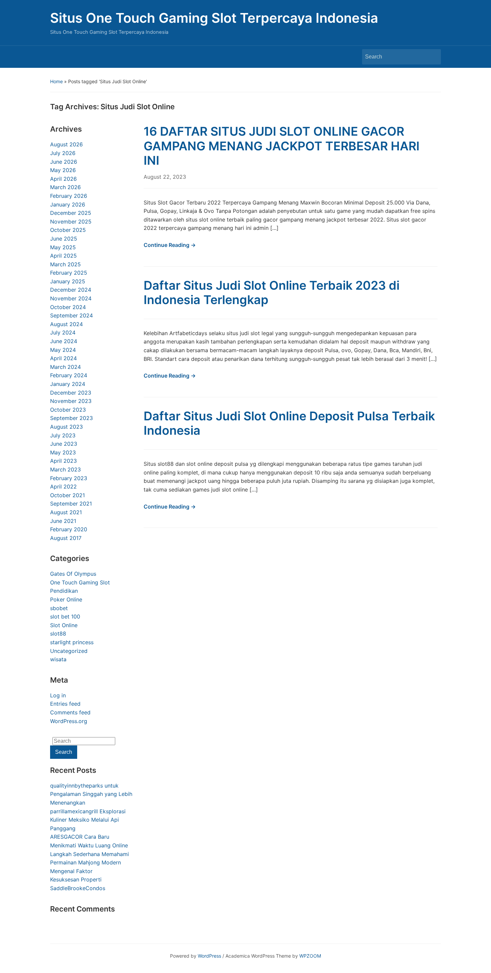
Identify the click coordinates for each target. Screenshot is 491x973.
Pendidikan (64, 590)
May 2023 (63, 452)
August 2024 (66, 324)
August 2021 (66, 512)
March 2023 (65, 469)
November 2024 (71, 298)
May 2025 (63, 247)
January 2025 (67, 281)
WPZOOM (310, 956)
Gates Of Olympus (73, 573)
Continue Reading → (170, 245)
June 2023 (63, 443)
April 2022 (63, 486)
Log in (58, 695)
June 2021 (63, 521)
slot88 (58, 633)
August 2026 (66, 144)
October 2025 (68, 230)
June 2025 (63, 238)
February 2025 (68, 272)
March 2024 (65, 367)
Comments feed (70, 712)
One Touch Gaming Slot (80, 582)
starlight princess (72, 642)
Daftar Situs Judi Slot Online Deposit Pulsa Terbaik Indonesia (289, 423)
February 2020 (68, 529)
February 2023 (68, 478)
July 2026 (62, 153)
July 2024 (62, 332)
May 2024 (63, 349)
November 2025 (71, 221)
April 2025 (63, 255)
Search (433, 56)
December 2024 (70, 289)
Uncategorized (69, 651)
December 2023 (70, 392)
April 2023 (63, 460)
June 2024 (63, 341)
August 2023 (66, 426)
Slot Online (63, 625)
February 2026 (68, 195)
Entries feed (65, 703)
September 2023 (71, 418)
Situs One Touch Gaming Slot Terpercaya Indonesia (214, 18)
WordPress (209, 956)
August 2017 (65, 538)
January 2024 (67, 384)
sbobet (59, 608)
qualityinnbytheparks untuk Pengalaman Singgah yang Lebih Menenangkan (91, 794)
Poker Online (66, 599)
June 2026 (63, 161)
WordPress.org (68, 721)
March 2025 (65, 264)
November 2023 (71, 401)
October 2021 (67, 495)
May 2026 (63, 170)
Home (56, 81)
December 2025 (70, 213)
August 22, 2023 (165, 176)
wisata (58, 659)
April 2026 (63, 178)
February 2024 (68, 375)
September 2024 (71, 315)
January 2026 (67, 204)
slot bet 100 (65, 616)
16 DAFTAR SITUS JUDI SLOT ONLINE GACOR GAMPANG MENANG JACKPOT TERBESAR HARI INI (282, 145)
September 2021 (71, 503)
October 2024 (68, 307)
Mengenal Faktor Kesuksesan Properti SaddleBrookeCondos (77, 879)
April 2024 (63, 358)
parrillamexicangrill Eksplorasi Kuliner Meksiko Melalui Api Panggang (88, 820)
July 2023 (62, 435)
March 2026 (65, 187)
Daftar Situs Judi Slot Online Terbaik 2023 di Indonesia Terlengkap (271, 292)
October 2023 (68, 409)
